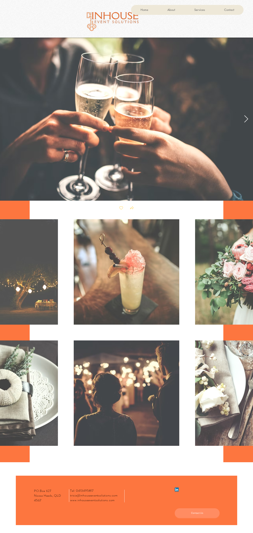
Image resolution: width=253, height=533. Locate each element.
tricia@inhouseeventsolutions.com (94, 495)
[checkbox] (121, 208)
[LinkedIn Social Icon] (177, 489)
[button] (131, 208)
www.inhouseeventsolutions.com (92, 500)
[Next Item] (246, 119)
